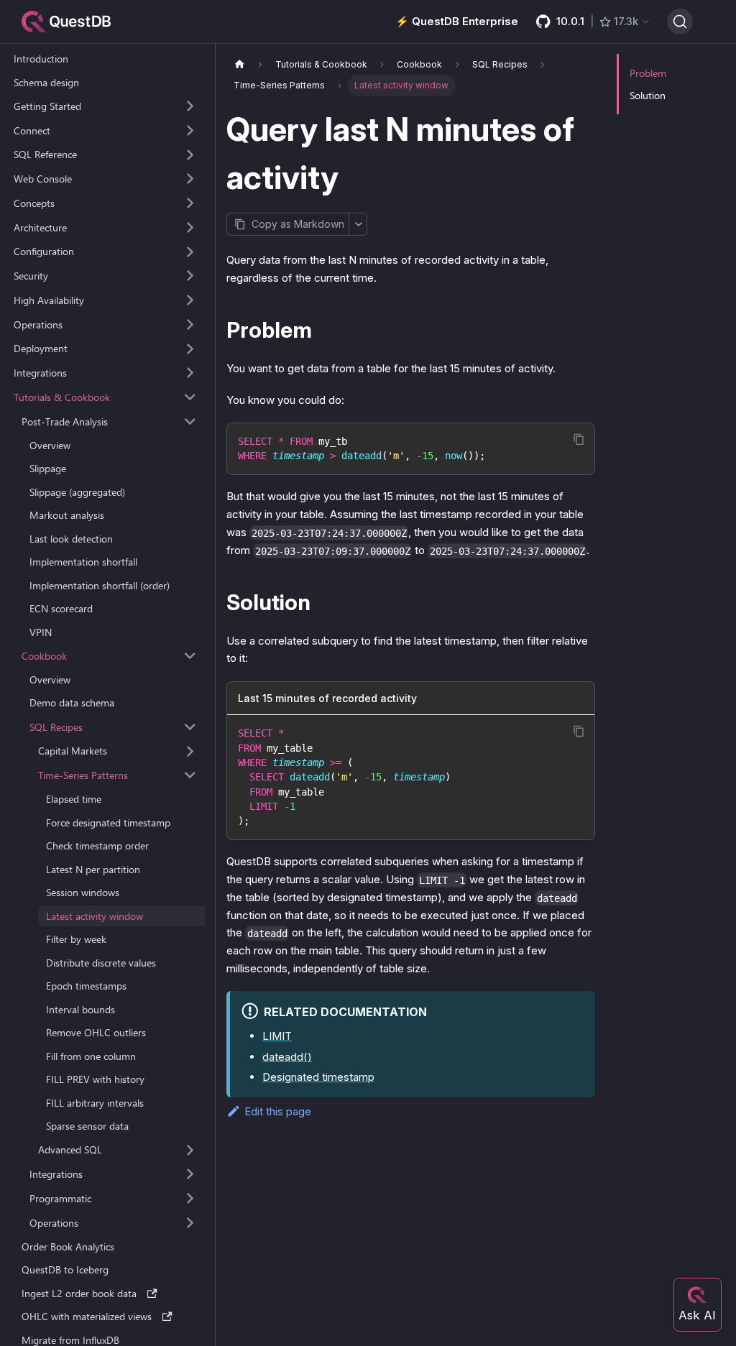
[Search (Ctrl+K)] (680, 21)
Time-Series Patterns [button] (83, 775)
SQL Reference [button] (45, 154)
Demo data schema (71, 702)
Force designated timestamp (108, 822)
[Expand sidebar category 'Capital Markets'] (190, 751)
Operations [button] (38, 324)
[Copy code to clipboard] (579, 439)
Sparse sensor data (87, 1126)
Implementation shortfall (83, 561)
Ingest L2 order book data (79, 1293)
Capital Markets (72, 750)
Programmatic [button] (60, 1198)
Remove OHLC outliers (96, 1032)
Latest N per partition (93, 869)
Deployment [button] (41, 348)
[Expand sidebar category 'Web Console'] (190, 179)
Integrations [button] (40, 372)
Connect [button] (32, 130)
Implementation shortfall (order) (99, 585)
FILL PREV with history (95, 1079)
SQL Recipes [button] (56, 727)
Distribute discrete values (101, 962)
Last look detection (71, 538)
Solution (648, 95)
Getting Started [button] (47, 106)
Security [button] (31, 275)
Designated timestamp (318, 1077)
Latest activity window (94, 916)
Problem (648, 73)
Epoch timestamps (86, 985)
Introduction (41, 58)
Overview (49, 445)
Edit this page (277, 1111)
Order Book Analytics (68, 1246)
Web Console (43, 178)
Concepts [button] (34, 203)
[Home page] (239, 64)
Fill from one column (91, 1056)
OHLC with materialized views (87, 1316)
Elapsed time (73, 799)
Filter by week (76, 939)
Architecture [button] (40, 227)
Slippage (47, 468)
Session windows (82, 892)
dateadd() (287, 1057)
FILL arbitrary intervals (95, 1103)
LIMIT (277, 1036)
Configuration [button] (44, 251)
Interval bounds (80, 1009)
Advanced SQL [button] (70, 1149)
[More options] (358, 224)
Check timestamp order (97, 845)
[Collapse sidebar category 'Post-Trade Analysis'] (190, 421)
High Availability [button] (49, 300)
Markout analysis (66, 515)
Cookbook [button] (44, 656)
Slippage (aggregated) (77, 492)
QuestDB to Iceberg (65, 1269)
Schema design (46, 82)
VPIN (40, 632)
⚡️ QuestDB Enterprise (456, 21)
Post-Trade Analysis (65, 421)
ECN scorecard (61, 608)
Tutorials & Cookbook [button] (62, 397)
